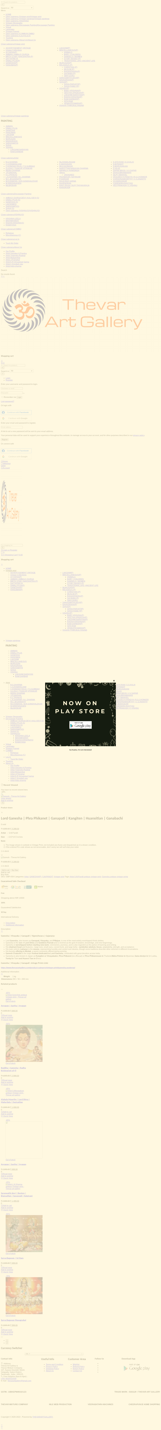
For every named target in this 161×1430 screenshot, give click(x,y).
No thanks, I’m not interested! (80, 750)
